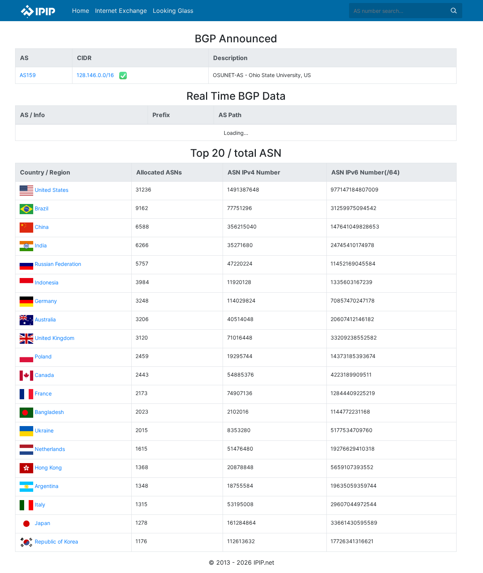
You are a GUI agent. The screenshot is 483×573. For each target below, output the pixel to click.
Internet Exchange (121, 10)
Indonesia (46, 283)
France (43, 394)
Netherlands (50, 449)
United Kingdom (54, 338)
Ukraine (44, 431)
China (42, 227)
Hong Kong (48, 468)
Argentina (46, 486)
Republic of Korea (56, 542)
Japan (42, 523)
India (41, 245)
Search (453, 10)
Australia (45, 320)
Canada (44, 375)
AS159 (28, 75)
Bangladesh (49, 412)
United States (51, 190)
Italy (40, 505)
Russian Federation (58, 264)
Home (80, 10)
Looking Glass (173, 10)
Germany (46, 301)
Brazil (41, 208)
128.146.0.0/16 (95, 75)
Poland (43, 357)
